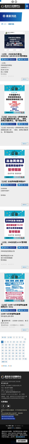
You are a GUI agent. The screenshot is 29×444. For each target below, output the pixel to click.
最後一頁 (4, 361)
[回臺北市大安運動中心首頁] (11, 6)
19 (20, 344)
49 (2, 359)
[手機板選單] (27, 6)
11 (17, 342)
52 (13, 359)
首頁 (4, 24)
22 (6, 347)
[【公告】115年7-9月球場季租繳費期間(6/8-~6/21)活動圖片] (14, 287)
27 (23, 347)
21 (2, 347)
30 (9, 350)
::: (0, 1)
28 (2, 350)
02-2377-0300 (9, 387)
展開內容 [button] (24, 79)
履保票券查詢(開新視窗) (8, 416)
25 (16, 347)
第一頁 (4, 337)
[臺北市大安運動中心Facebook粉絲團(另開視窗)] (12, 2)
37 (9, 353)
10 (14, 342)
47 (20, 356)
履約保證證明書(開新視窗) (8, 418)
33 (20, 350)
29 (6, 350)
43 (6, 356)
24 (13, 347)
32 (16, 350)
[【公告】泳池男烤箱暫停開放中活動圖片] (14, 164)
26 (20, 347)
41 (23, 353)
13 (24, 342)
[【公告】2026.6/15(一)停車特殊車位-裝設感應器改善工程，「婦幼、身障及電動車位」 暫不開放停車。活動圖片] (14, 99)
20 (23, 344)
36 (6, 353)
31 (13, 350)
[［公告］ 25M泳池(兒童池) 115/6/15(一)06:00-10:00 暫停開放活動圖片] (14, 41)
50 (6, 359)
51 (9, 359)
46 (16, 356)
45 (13, 356)
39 (16, 353)
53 (16, 359)
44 (9, 356)
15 (6, 344)
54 (20, 359)
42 (2, 356)
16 (9, 344)
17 (13, 344)
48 (23, 356)
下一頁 (24, 359)
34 (23, 350)
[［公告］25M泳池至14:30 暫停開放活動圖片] (14, 225)
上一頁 (9, 337)
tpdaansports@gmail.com (13, 392)
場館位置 (5, 383)
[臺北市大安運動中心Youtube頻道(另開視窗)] (16, 2)
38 (13, 353)
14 (2, 344)
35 (2, 353)
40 (20, 353)
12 (20, 342)
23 (9, 347)
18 (16, 344)
